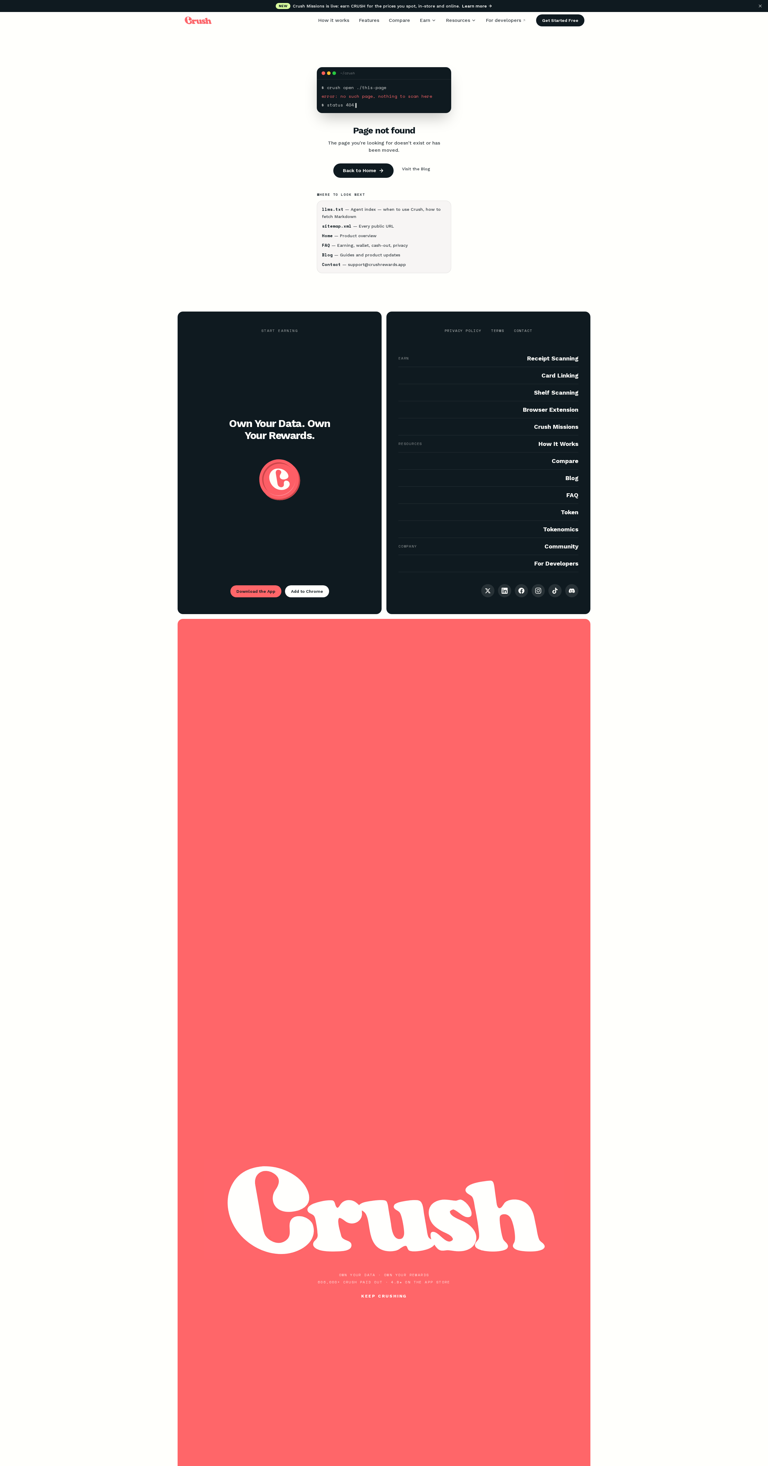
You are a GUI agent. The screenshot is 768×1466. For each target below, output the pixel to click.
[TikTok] (555, 590)
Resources (458, 20)
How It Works (558, 443)
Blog (572, 478)
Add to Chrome (307, 591)
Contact (523, 330)
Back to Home (359, 170)
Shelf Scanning (556, 392)
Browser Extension (550, 409)
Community (561, 546)
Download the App (255, 591)
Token (569, 512)
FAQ (572, 495)
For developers (503, 20)
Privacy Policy (463, 330)
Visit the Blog (416, 168)
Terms (497, 330)
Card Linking (560, 375)
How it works (333, 20)
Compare (399, 20)
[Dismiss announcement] (760, 6)
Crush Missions (556, 426)
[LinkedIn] (504, 590)
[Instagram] (538, 590)
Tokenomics (560, 529)
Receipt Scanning (552, 358)
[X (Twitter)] (487, 590)
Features (369, 20)
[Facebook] (521, 590)
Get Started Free (560, 20)
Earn (425, 20)
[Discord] (571, 590)
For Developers (556, 563)
